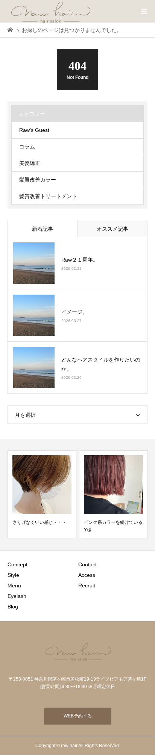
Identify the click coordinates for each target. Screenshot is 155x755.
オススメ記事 (112, 229)
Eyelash (17, 596)
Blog (13, 607)
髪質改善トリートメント (48, 196)
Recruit (86, 586)
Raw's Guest (34, 130)
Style (13, 575)
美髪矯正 (29, 163)
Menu (14, 586)
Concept (17, 564)
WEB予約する (78, 716)
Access (86, 575)
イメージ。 (74, 312)
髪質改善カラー (37, 180)
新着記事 (42, 229)
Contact (87, 564)
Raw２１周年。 (79, 260)
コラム (27, 147)
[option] (42, 494)
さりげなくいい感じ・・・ (39, 522)
